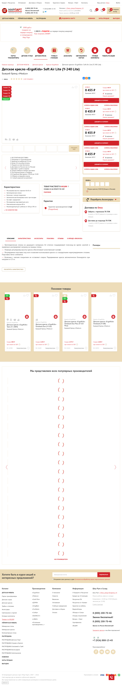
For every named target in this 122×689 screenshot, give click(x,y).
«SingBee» (35, 606)
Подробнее (47, 192)
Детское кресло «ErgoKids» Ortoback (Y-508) (103, 323)
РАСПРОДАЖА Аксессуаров (11, 650)
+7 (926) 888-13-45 (49, 9)
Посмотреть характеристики (13, 269)
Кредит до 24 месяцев (80, 596)
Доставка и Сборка (35, 3)
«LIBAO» (35, 619)
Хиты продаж (7, 660)
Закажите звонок (98, 630)
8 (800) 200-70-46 (31, 8)
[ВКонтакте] (84, 78)
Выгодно (5, 664)
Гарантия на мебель (79, 606)
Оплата (47, 3)
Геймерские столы (8, 626)
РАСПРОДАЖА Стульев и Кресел (12, 643)
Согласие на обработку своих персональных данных (92, 579)
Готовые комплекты (8, 616)
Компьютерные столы (9, 633)
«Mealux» (35, 596)
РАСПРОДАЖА (7, 636)
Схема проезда (98, 604)
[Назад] (6, 467)
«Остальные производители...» (38, 623)
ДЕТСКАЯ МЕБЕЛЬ (8, 593)
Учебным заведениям (59, 606)
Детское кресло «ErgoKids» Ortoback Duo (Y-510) (46, 325)
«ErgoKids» (36, 593)
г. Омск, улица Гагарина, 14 (74, 8)
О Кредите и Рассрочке (80, 593)
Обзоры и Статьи (78, 612)
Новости (55, 596)
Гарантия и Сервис (59, 3)
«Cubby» (35, 612)
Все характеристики (11, 210)
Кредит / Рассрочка (8, 3)
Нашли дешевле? (108, 96)
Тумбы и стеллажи (8, 606)
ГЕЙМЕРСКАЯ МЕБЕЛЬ (9, 623)
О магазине (56, 593)
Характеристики (21, 348)
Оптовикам (22, 3)
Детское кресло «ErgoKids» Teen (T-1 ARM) (17, 326)
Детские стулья (7, 600)
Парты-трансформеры (9, 596)
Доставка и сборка (58, 609)
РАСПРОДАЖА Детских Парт (11, 640)
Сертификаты (77, 622)
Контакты (84, 3)
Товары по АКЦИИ (8, 619)
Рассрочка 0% (77, 599)
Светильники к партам (9, 613)
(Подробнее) (53, 209)
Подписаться (103, 574)
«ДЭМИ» (35, 602)
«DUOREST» (36, 616)
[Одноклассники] (86, 78)
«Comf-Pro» (36, 599)
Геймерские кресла (8, 630)
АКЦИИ (75, 626)
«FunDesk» (35, 609)
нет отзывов (28, 79)
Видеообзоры (77, 609)
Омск (107, 3)
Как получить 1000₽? (42, 34)
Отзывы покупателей (80, 616)
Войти (118, 3)
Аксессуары (6, 609)
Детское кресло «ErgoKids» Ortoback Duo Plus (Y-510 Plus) (74, 324)
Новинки (5, 657)
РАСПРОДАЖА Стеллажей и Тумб (12, 646)
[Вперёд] (115, 467)
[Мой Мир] (89, 78)
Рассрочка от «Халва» (80, 602)
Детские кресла (7, 603)
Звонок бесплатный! (32, 11)
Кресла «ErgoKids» (12, 322)
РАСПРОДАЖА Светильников (11, 653)
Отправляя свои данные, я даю (82, 579)
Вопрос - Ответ (73, 3)
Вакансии (55, 599)
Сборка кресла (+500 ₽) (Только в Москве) (101, 189)
